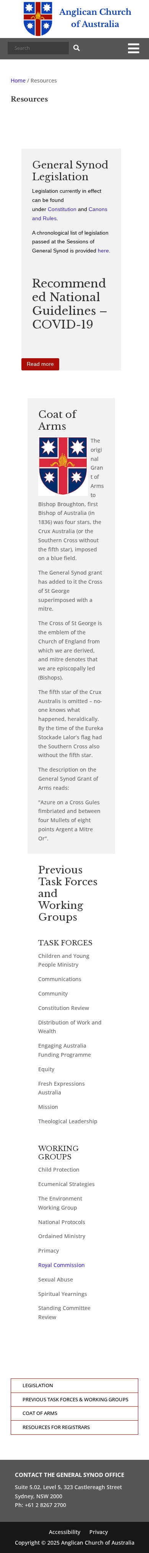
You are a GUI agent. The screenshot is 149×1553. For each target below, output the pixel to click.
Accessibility (64, 1532)
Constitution (62, 209)
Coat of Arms (40, 1413)
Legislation (38, 1385)
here (103, 251)
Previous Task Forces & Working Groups (75, 1399)
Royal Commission (61, 1265)
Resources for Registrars (56, 1427)
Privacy (98, 1532)
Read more (40, 364)
